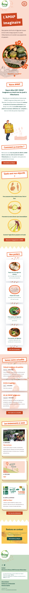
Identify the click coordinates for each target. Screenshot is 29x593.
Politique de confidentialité (8, 584)
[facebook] (2, 565)
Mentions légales (6, 585)
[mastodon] (4, 565)
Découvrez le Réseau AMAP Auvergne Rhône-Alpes (14, 570)
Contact (3, 568)
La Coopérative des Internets (11, 590)
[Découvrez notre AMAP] (14, 76)
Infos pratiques (5, 582)
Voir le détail (14, 371)
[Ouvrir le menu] (24, 3)
